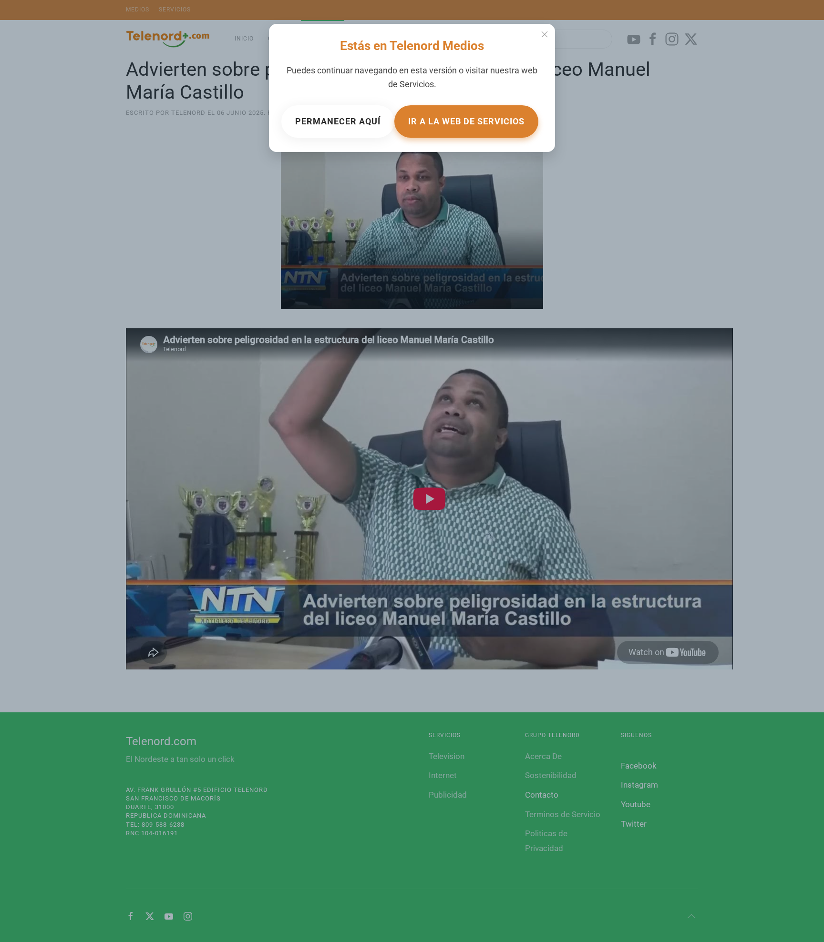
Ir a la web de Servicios (466, 121)
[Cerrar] (544, 34)
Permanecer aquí (338, 121)
